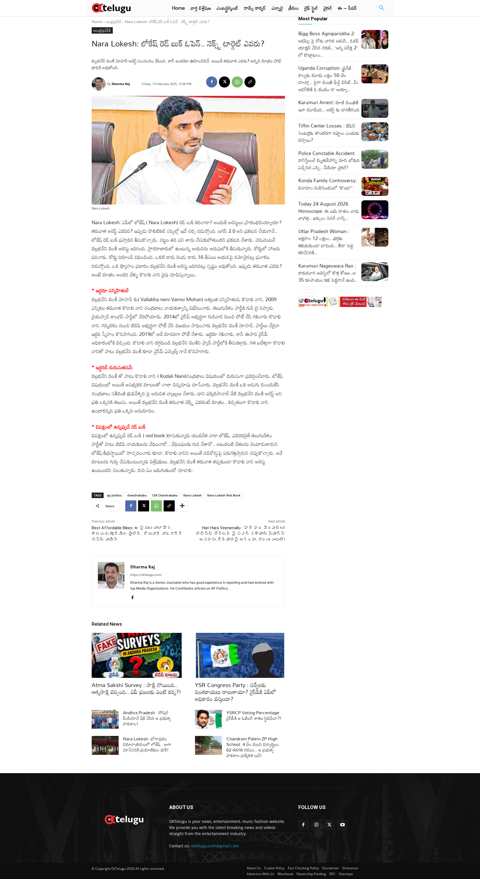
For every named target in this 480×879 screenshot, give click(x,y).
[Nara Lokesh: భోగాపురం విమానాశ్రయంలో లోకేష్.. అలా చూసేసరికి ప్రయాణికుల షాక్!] (105, 745)
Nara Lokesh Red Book (223, 495)
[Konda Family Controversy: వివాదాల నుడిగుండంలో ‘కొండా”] (374, 186)
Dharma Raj (121, 84)
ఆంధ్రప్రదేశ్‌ (113, 21)
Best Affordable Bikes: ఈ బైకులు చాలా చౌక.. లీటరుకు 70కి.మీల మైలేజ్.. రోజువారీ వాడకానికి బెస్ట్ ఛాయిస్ (137, 533)
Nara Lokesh (192, 495)
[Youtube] (342, 825)
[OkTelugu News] (124, 819)
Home (97, 21)
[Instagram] (316, 825)
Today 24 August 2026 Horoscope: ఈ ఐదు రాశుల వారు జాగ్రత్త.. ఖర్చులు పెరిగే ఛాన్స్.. (328, 211)
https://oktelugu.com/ (146, 575)
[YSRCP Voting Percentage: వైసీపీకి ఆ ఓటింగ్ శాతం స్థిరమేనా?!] (208, 719)
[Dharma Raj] (99, 84)
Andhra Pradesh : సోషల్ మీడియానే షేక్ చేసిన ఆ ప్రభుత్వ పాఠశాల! (147, 718)
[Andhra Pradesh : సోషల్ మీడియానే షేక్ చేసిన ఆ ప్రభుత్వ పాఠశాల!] (105, 719)
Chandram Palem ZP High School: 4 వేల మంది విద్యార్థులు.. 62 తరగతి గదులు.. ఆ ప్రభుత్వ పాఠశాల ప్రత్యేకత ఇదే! (253, 747)
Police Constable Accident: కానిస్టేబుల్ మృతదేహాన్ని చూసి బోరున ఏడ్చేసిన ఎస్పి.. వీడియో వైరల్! (329, 160)
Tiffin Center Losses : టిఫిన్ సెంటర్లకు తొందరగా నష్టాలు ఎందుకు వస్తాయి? (328, 132)
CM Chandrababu (165, 495)
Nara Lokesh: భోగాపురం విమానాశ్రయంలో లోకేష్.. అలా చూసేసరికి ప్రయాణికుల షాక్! (147, 744)
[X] (224, 82)
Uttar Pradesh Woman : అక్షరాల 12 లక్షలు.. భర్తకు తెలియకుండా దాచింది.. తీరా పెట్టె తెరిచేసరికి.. (325, 242)
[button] (381, 8)
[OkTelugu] (124, 8)
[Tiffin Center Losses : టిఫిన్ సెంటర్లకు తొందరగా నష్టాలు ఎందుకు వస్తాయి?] (374, 131)
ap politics (114, 495)
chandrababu (137, 495)
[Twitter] (329, 825)
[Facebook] (211, 82)
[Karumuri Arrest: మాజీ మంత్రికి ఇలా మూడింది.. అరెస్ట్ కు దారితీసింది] (374, 108)
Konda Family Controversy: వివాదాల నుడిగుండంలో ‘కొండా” (327, 184)
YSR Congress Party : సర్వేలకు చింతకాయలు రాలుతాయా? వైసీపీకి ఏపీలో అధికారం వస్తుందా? (235, 691)
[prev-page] (301, 293)
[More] (182, 505)
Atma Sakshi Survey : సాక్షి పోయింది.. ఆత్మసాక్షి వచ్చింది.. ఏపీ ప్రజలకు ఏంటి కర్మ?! (136, 688)
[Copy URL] (250, 82)
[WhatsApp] (237, 82)
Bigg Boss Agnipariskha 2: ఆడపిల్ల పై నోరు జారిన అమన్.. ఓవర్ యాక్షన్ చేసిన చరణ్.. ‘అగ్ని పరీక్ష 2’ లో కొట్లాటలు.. (328, 44)
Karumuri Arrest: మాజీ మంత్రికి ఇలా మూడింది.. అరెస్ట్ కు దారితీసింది (329, 106)
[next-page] (310, 293)
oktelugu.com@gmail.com (215, 845)
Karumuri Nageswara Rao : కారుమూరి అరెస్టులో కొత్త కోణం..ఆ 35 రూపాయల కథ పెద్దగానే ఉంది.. (328, 272)
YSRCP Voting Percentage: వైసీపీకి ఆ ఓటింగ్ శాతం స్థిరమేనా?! (253, 715)
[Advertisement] (67, 102)
